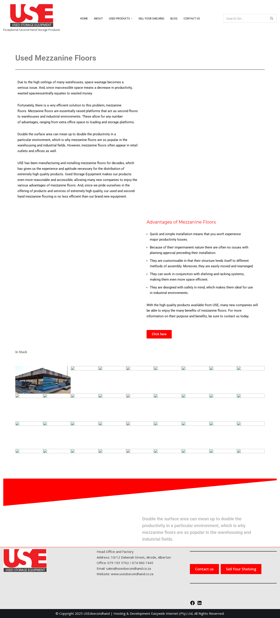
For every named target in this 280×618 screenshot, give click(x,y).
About (98, 18)
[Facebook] (192, 604)
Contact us (192, 18)
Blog (173, 18)
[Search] (272, 18)
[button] (131, 18)
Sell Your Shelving (151, 18)
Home (84, 18)
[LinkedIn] (199, 604)
